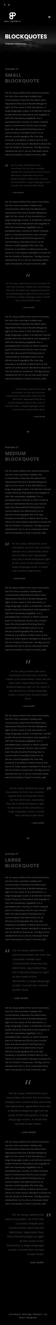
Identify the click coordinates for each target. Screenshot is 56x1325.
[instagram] (8, 5)
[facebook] (4, 5)
